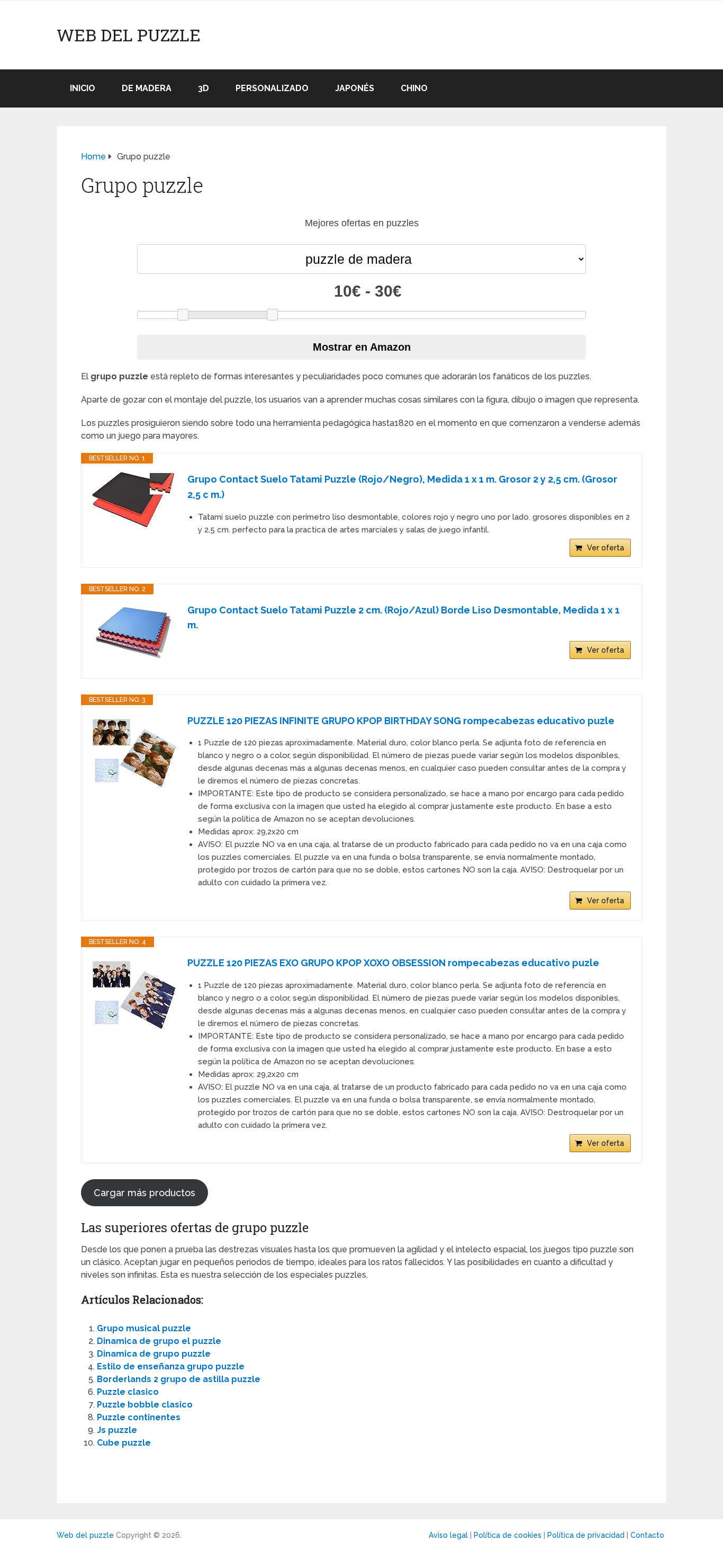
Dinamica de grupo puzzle (154, 1354)
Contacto (647, 1535)
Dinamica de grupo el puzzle (159, 1341)
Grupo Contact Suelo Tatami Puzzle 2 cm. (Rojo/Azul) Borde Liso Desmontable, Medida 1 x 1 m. (403, 617)
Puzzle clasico (128, 1392)
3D (203, 88)
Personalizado (272, 88)
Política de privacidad (586, 1535)
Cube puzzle (124, 1443)
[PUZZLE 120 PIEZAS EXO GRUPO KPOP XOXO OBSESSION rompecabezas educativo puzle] (134, 993)
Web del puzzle (129, 34)
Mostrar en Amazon (362, 347)
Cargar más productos (144, 1192)
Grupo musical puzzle (144, 1328)
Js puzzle (117, 1430)
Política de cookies (507, 1535)
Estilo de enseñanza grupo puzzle (171, 1366)
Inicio (82, 88)
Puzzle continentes (138, 1417)
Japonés (354, 88)
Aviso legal (448, 1535)
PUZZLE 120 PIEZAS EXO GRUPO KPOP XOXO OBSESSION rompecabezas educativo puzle (393, 962)
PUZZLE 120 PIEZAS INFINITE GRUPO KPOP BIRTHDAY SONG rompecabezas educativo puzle (400, 720)
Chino (414, 88)
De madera (146, 88)
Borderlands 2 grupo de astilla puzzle (178, 1379)
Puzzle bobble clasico (145, 1405)
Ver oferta (605, 548)
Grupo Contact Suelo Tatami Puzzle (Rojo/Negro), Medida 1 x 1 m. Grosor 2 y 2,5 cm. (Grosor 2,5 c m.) (402, 487)
